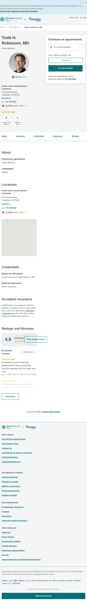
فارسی (28, 580)
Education (6, 516)
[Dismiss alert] (86, 3)
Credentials (39, 136)
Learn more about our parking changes (18, 11)
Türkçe (4, 583)
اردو (10, 583)
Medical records (9, 495)
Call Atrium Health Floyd (13, 439)
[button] (43, 596)
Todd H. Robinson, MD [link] (33, 27)
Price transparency (11, 491)
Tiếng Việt (16, 583)
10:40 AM (66, 60)
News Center (8, 537)
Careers (5, 512)
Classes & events (10, 482)
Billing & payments (11, 486)
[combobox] (65, 47)
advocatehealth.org (11, 462)
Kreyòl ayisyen (42, 580)
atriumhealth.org (10, 457)
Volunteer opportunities (13, 550)
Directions (6, 98)
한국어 (55, 580)
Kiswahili (77, 580)
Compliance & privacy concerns (17, 453)
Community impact (11, 541)
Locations (20, 136)
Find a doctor (14, 27)
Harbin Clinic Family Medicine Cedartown (14, 87)
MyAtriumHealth (10, 477)
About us (6, 532)
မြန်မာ (16, 580)
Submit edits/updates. (51, 412)
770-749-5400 (10, 102)
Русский (69, 580)
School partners (9, 546)
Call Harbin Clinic (10, 444)
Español (4, 580)
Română (61, 580)
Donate (5, 555)
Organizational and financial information (21, 559)
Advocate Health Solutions (14, 521)
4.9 (13, 112)
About (4, 136)
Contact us (7, 448)
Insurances (58, 136)
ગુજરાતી (33, 580)
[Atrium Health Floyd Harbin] (20, 19)
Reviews (75, 136)
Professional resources (12, 507)
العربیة (11, 580)
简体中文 (21, 580)
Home (2, 27)
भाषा (50, 580)
